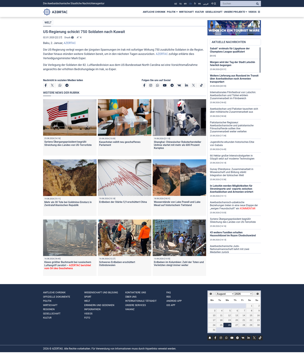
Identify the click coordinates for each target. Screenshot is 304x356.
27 (236, 325)
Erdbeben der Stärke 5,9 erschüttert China (123, 201)
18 (221, 320)
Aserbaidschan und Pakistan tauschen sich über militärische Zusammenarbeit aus (234, 110)
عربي (206, 3)
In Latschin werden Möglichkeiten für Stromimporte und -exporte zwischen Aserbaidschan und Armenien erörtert (231, 188)
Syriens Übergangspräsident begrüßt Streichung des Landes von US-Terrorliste (68, 143)
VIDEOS (252, 11)
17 (214, 320)
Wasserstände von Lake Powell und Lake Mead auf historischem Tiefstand (177, 203)
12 (229, 315)
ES (199, 3)
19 (229, 320)
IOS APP (170, 305)
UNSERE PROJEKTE (235, 11)
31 (214, 330)
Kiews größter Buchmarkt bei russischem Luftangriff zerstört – (67, 265)
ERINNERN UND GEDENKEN (99, 305)
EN (185, 3)
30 (258, 325)
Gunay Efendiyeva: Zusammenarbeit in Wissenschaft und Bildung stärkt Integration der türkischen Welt (231, 172)
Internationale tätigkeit (141, 300)
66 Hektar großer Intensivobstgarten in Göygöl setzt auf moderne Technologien (232, 157)
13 (236, 315)
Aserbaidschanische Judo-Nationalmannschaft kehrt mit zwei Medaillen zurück (229, 249)
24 (214, 325)
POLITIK (171, 11)
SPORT (87, 296)
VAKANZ (129, 309)
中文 (213, 3)
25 (221, 325)
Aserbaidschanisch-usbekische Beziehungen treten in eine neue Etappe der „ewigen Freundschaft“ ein (234, 205)
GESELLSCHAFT (213, 11)
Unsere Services (135, 305)
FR (195, 3)
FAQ (168, 292)
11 (221, 315)
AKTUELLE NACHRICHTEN (229, 42)
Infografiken (92, 309)
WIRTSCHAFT (186, 11)
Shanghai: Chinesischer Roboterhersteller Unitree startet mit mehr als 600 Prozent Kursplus (177, 145)
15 (251, 315)
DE (190, 3)
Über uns (130, 296)
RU (180, 3)
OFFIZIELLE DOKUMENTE (56, 296)
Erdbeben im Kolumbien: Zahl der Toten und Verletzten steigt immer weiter (179, 264)
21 (244, 320)
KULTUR (199, 11)
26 (229, 325)
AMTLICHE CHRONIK (154, 11)
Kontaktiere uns (135, 292)
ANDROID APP (174, 300)
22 (251, 320)
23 (258, 320)
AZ (175, 3)
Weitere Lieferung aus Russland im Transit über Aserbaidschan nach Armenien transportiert (234, 78)
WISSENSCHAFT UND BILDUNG (101, 292)
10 (214, 315)
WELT (48, 22)
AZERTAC (70, 43)
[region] (235, 150)
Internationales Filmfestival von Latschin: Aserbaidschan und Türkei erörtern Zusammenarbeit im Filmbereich (233, 95)
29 (251, 325)
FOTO (87, 317)
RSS (168, 296)
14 (244, 315)
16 (258, 315)
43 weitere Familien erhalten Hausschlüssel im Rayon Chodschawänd (233, 234)
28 (244, 325)
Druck (67, 37)
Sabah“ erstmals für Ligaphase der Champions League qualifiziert (230, 50)
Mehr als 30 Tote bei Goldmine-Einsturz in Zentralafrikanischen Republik (68, 204)
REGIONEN (49, 309)
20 (236, 320)
